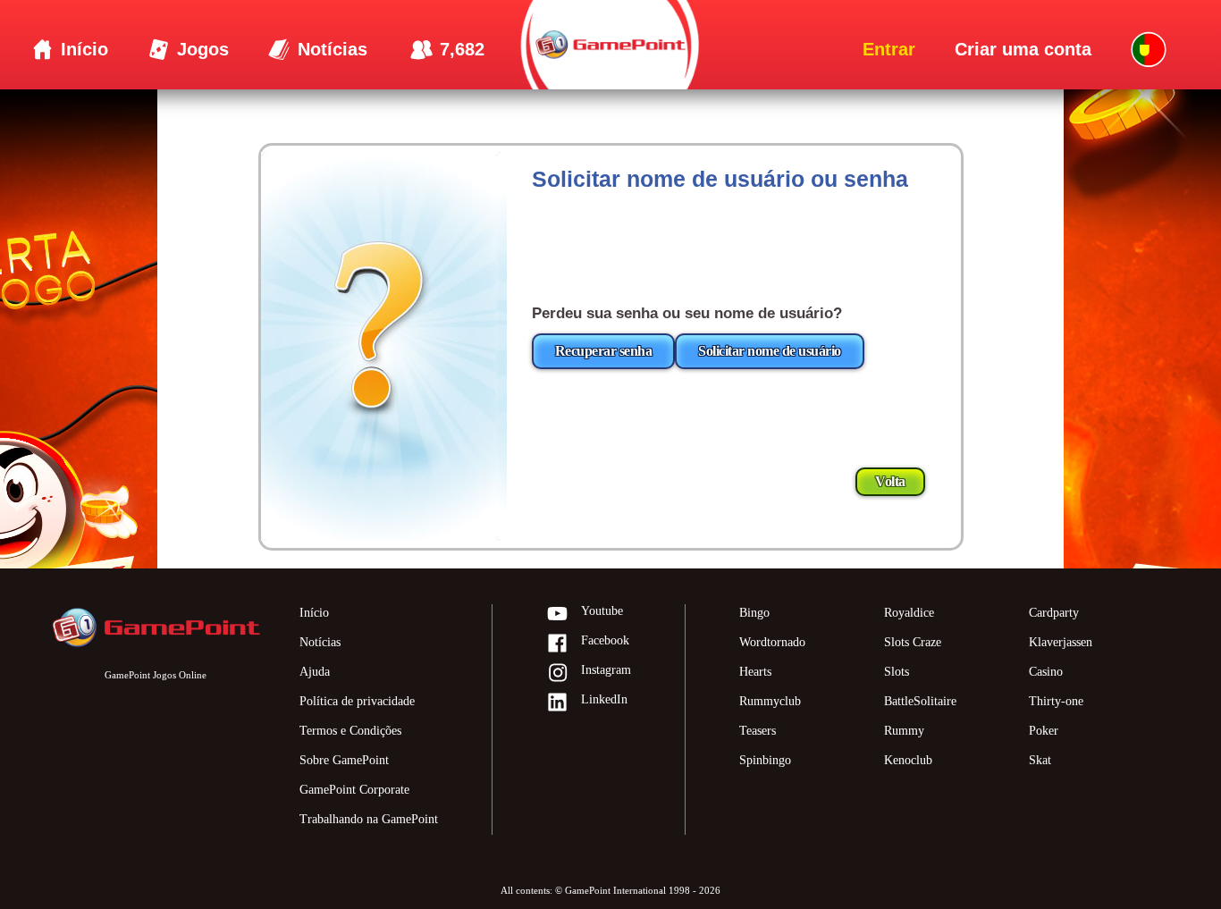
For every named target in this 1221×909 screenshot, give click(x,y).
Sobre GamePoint (344, 760)
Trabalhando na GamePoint (368, 819)
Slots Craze (912, 642)
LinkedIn (604, 699)
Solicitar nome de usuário (769, 350)
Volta (890, 481)
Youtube (602, 611)
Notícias (320, 642)
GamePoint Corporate (354, 789)
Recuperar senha (604, 350)
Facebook (605, 640)
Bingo (754, 612)
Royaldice (909, 612)
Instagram (606, 670)
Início (314, 612)
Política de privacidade (357, 701)
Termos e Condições (350, 730)
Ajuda (314, 671)
